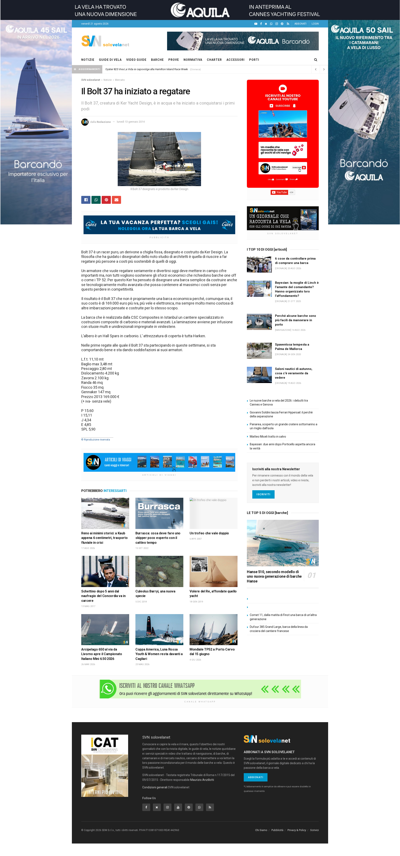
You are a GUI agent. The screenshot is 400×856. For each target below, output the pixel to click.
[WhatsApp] (271, 24)
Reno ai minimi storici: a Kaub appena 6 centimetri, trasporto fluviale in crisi (104, 538)
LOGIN (315, 23)
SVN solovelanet (90, 79)
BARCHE (157, 59)
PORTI (254, 59)
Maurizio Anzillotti (202, 779)
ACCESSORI (235, 59)
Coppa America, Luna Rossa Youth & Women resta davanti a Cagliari (159, 654)
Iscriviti (263, 494)
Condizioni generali (154, 787)
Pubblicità (277, 830)
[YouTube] (255, 24)
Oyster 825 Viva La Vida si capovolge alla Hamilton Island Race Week (146, 69)
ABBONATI (300, 23)
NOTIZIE (87, 59)
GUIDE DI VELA (110, 59)
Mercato (120, 79)
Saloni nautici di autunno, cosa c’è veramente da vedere (293, 373)
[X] (266, 24)
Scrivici (314, 830)
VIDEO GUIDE (136, 59)
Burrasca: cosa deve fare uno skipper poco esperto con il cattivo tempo (157, 538)
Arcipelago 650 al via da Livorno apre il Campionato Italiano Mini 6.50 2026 (101, 654)
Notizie (108, 79)
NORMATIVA (193, 59)
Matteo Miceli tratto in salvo (268, 436)
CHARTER (214, 59)
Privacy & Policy (297, 830)
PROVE (173, 59)
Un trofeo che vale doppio (209, 533)
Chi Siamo (261, 830)
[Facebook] (261, 24)
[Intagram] (276, 24)
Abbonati (255, 777)
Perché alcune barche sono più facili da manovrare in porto (295, 320)
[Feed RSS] (288, 24)
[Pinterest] (282, 24)
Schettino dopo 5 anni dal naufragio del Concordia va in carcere (103, 596)
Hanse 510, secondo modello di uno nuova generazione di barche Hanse (274, 576)
